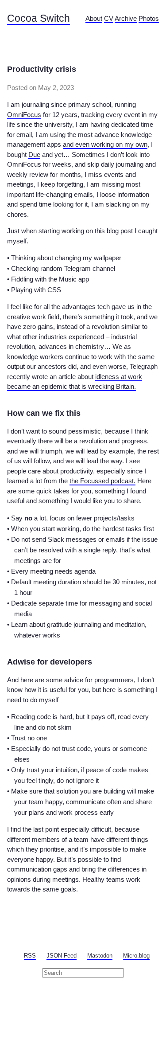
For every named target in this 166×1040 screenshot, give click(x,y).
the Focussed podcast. (102, 481)
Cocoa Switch (38, 18)
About (93, 18)
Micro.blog (136, 955)
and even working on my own (105, 144)
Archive (126, 18)
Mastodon (99, 955)
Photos (149, 18)
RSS (30, 955)
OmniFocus (24, 114)
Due (34, 154)
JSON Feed (61, 955)
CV (108, 18)
